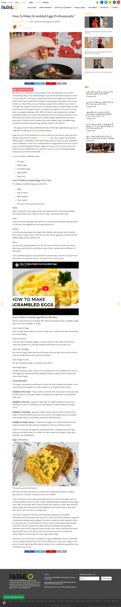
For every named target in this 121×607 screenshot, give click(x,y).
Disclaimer (107, 601)
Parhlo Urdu (80, 7)
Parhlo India (31, 601)
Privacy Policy (98, 601)
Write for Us (115, 601)
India (38, 2)
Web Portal (52, 601)
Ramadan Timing (80, 601)
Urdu (31, 2)
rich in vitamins (43, 138)
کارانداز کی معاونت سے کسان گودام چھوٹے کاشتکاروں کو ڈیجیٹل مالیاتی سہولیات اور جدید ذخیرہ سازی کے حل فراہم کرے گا (99, 114)
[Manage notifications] (4, 602)
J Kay (22, 25)
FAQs (16, 601)
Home (3, 2)
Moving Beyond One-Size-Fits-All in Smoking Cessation (60, 587)
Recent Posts (90, 14)
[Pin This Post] (51, 83)
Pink (10, 2)
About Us (11, 601)
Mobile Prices (39, 601)
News (17, 2)
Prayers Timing (69, 601)
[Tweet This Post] (40, 83)
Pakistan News (45, 7)
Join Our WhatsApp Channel (13, 597)
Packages (104, 7)
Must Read (32, 7)
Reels (24, 2)
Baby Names (60, 601)
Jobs (46, 601)
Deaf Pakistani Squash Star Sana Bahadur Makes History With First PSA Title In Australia (60, 583)
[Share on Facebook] (29, 83)
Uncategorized (23, 21)
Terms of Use (89, 601)
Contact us (22, 601)
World (45, 2)
